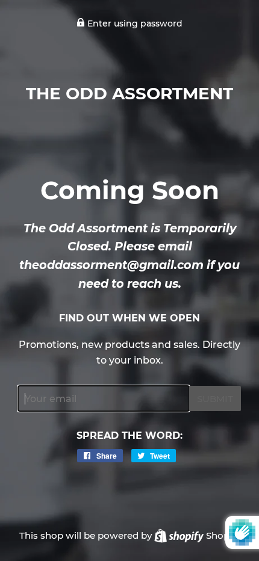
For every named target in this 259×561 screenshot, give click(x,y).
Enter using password (134, 23)
